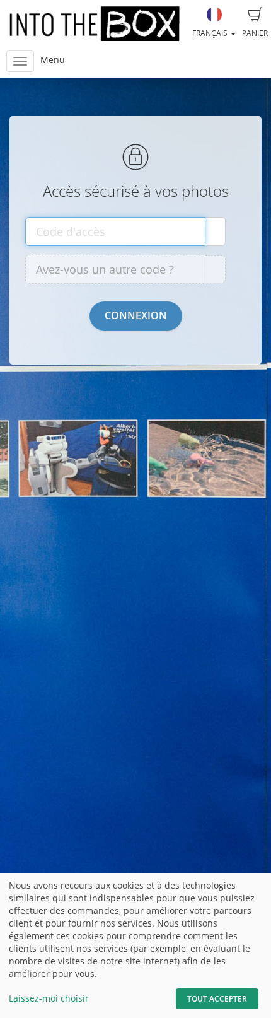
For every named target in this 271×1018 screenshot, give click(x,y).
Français (210, 33)
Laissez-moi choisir (49, 998)
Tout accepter (217, 998)
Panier (255, 33)
